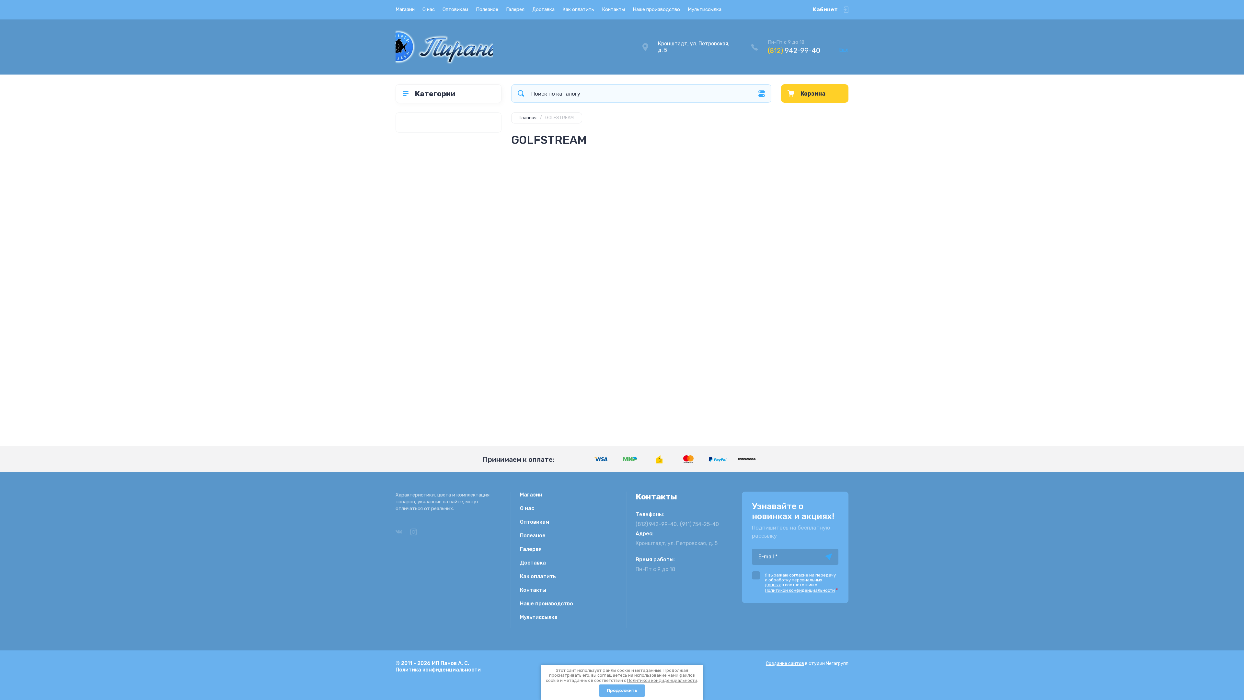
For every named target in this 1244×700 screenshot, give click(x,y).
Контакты (613, 9)
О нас (428, 9)
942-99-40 (794, 50)
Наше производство (656, 9)
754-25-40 (699, 524)
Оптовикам (455, 9)
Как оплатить (578, 9)
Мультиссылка (704, 9)
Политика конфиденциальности (438, 670)
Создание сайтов (785, 663)
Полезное (487, 9)
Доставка (543, 9)
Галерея (515, 9)
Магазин (405, 9)
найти (521, 93)
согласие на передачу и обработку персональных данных (800, 580)
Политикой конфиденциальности (662, 680)
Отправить (828, 557)
